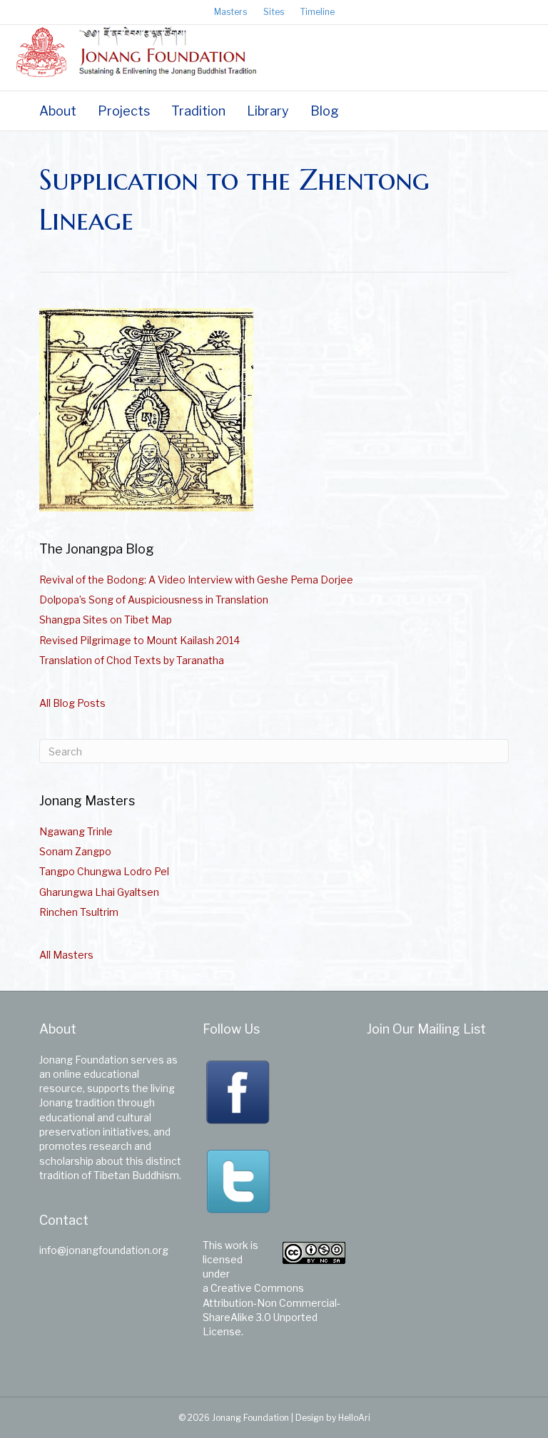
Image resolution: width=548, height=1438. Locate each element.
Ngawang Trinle (76, 831)
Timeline (317, 11)
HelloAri (354, 1417)
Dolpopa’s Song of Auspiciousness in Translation (153, 599)
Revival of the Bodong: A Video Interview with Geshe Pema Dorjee (196, 579)
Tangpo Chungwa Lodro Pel (104, 871)
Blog (324, 110)
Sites (273, 11)
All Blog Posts (72, 703)
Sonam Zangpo (75, 851)
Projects (124, 110)
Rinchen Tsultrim (78, 912)
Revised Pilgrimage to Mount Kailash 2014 (139, 640)
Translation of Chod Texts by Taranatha (131, 660)
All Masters (66, 955)
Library (268, 110)
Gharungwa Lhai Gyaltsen (99, 892)
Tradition (198, 110)
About (57, 110)
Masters (230, 11)
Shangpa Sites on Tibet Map (105, 619)
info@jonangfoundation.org (103, 1250)
